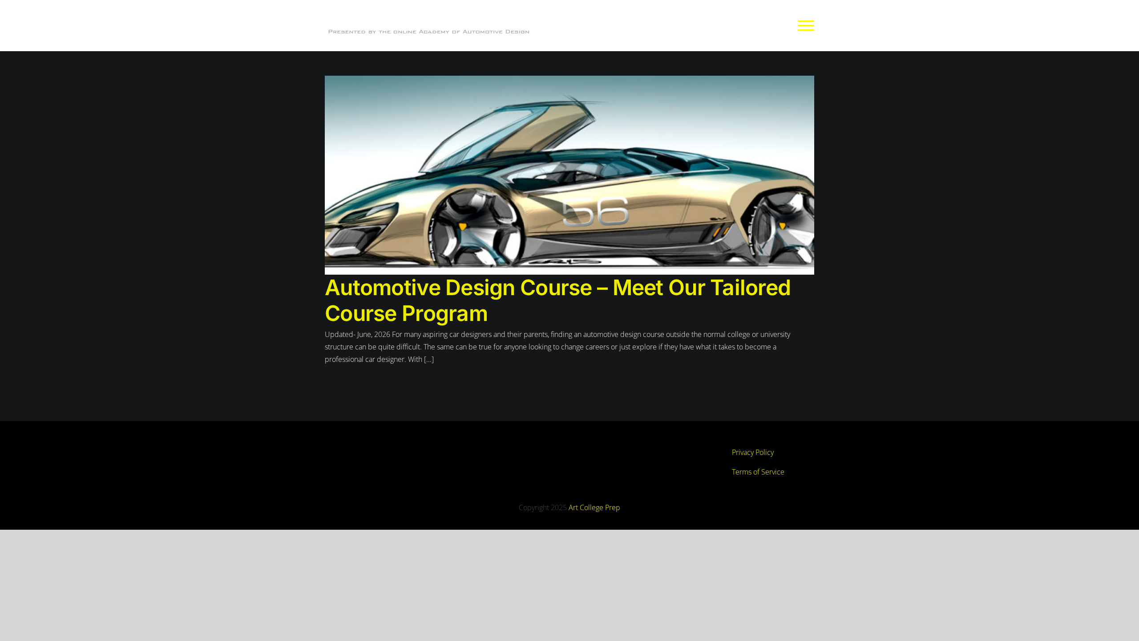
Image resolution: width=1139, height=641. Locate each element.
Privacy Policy (753, 452)
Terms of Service (758, 472)
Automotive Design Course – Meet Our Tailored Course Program (558, 300)
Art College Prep (594, 507)
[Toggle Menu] (806, 25)
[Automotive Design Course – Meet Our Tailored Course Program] (569, 175)
